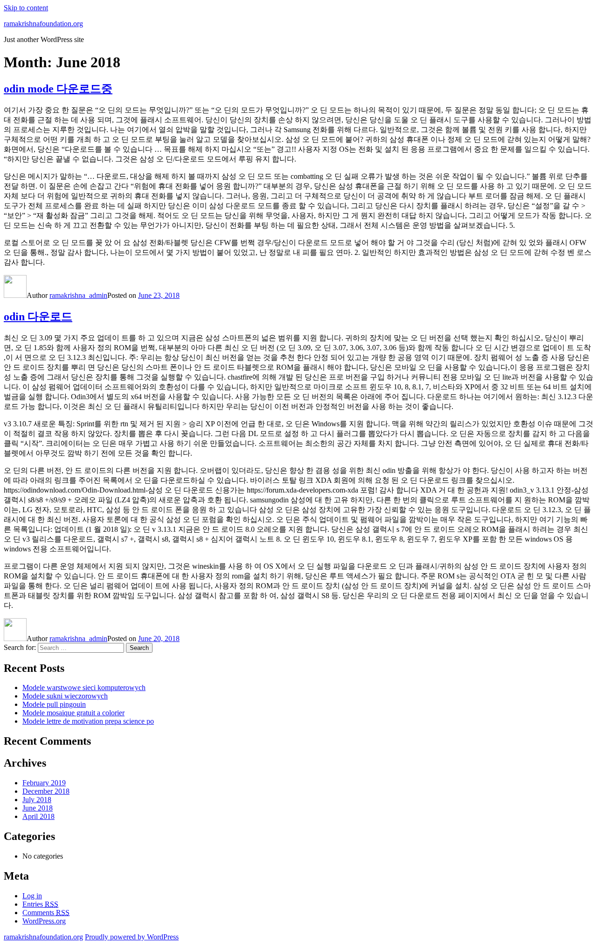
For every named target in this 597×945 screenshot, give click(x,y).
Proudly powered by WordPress (132, 937)
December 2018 (45, 791)
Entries (40, 904)
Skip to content (26, 8)
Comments (45, 913)
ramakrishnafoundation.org (43, 24)
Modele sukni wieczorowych (65, 696)
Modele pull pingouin (54, 704)
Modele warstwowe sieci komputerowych (84, 687)
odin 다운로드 (38, 316)
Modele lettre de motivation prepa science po (88, 721)
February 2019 (44, 783)
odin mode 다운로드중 (58, 89)
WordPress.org (44, 921)
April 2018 (38, 816)
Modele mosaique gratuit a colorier (73, 713)
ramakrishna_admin (78, 295)
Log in (32, 896)
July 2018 (36, 800)
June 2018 (37, 808)
